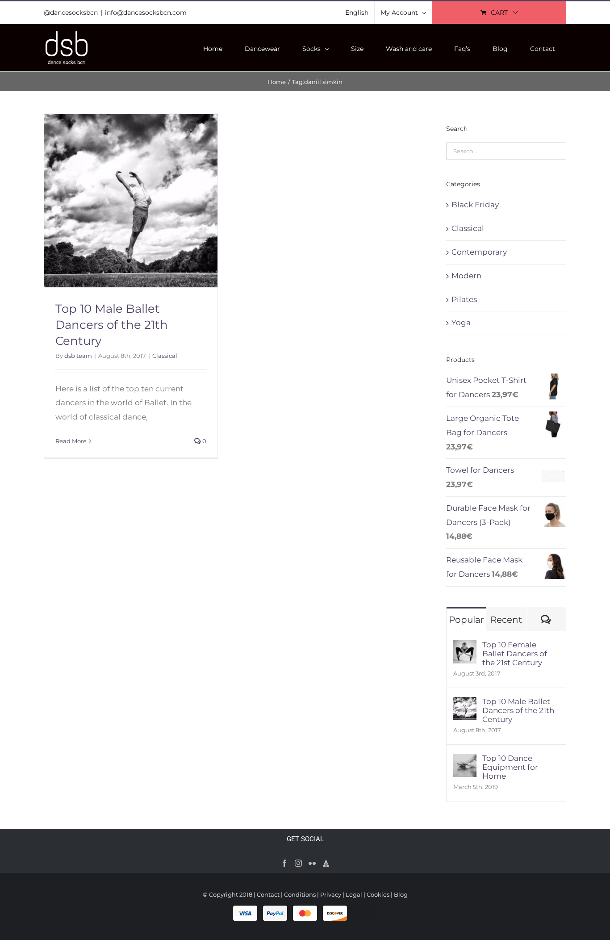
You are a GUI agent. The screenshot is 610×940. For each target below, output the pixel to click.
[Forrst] (326, 863)
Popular (466, 619)
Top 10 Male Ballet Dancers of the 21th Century (111, 325)
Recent (506, 619)
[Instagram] (298, 863)
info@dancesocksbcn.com (146, 12)
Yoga (461, 322)
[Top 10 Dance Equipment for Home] (464, 760)
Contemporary (479, 252)
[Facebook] (284, 863)
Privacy (330, 894)
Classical (164, 355)
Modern (466, 275)
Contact (268, 894)
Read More (71, 441)
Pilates (464, 299)
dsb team (78, 355)
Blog (401, 894)
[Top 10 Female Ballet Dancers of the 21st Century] (464, 646)
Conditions (300, 894)
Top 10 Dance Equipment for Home (510, 767)
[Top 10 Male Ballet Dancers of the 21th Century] (464, 703)
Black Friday (475, 204)
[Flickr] (312, 863)
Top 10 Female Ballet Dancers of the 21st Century (514, 653)
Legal (354, 894)
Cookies (378, 894)
